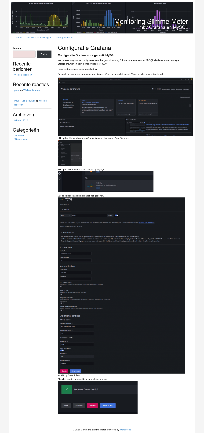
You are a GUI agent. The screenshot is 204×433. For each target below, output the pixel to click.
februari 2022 (21, 120)
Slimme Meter (21, 139)
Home (19, 37)
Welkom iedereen (23, 74)
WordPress (125, 429)
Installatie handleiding (38, 37)
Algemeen (19, 135)
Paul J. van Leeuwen (24, 100)
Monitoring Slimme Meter (151, 21)
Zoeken (17, 48)
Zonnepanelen (63, 37)
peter (17, 90)
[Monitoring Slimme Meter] (102, 17)
